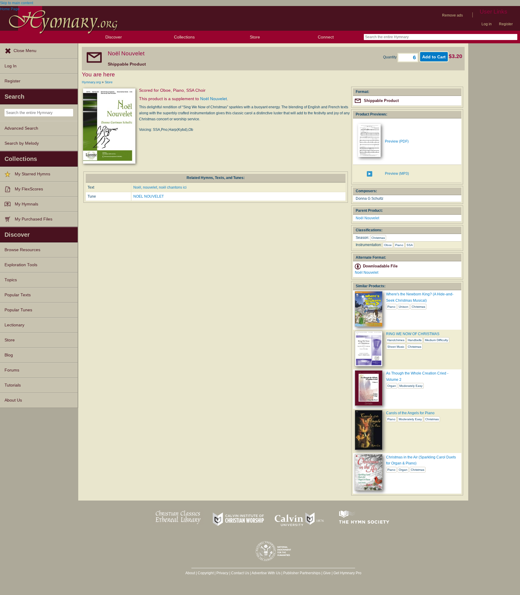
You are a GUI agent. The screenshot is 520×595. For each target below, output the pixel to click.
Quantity (390, 57)
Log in (486, 24)
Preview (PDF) (397, 141)
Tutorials (13, 385)
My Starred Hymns (32, 174)
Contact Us (240, 573)
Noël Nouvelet (213, 98)
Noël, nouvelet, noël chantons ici (160, 187)
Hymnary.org (91, 82)
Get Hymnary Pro (347, 573)
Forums (12, 370)
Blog (9, 355)
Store (255, 37)
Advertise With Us (266, 573)
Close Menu (25, 50)
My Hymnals (26, 204)
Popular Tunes (18, 310)
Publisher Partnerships (301, 573)
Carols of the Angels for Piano (410, 413)
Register (506, 24)
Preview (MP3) (397, 173)
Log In (11, 66)
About (190, 573)
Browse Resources (22, 250)
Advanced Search (21, 128)
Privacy (222, 573)
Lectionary (14, 325)
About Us (13, 400)
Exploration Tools (21, 265)
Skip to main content (16, 3)
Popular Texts (18, 295)
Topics (11, 280)
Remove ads (452, 15)
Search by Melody (22, 143)
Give (327, 573)
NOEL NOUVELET (148, 196)
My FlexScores (29, 189)
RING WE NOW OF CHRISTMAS (412, 334)
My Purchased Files (33, 219)
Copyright (206, 573)
